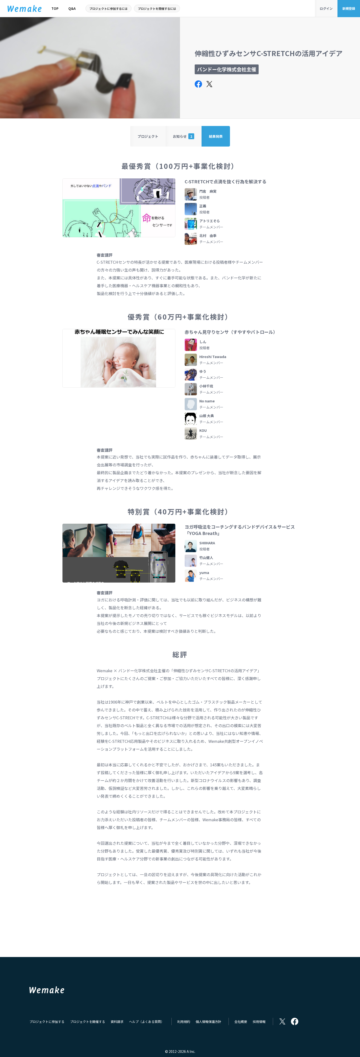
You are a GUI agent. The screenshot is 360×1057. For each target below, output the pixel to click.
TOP (55, 8)
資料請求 (117, 1021)
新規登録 (348, 8)
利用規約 (183, 1021)
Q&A (72, 8)
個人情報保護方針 (208, 1021)
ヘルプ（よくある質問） (146, 1021)
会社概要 (240, 1021)
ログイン (326, 8)
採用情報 (259, 1021)
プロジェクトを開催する (87, 1021)
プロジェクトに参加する (46, 1021)
